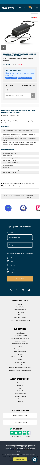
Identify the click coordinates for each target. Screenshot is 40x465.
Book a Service (20, 333)
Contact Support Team (20, 415)
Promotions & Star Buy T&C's (20, 338)
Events (20, 359)
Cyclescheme (20, 312)
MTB (12, 261)
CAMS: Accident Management (20, 357)
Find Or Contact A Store (20, 422)
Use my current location (7, 90)
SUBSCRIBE (20, 279)
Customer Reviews (20, 396)
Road (12, 258)
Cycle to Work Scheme (20, 335)
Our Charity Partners (20, 393)
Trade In (20, 365)
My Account (20, 383)
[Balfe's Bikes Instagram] (11, 290)
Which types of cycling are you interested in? (20, 253)
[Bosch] (34, 17)
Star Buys (20, 354)
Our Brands (20, 391)
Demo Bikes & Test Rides (20, 343)
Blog (20, 388)
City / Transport (15, 269)
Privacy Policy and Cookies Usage (20, 320)
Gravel (13, 265)
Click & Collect (20, 307)
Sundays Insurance (20, 349)
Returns (20, 315)
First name (10, 232)
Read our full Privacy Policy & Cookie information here (20, 454)
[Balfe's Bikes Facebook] (17, 290)
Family (12, 272)
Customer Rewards (20, 341)
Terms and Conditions (20, 317)
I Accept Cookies (20, 459)
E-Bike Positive (20, 362)
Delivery (20, 304)
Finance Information (20, 309)
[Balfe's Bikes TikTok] (29, 290)
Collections (20, 401)
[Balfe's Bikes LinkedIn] (23, 290)
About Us (20, 385)
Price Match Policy (20, 351)
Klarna (20, 346)
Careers (20, 399)
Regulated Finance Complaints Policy (20, 367)
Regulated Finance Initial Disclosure (20, 370)
